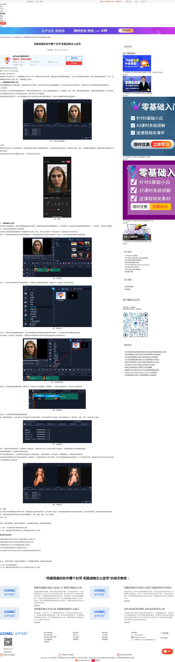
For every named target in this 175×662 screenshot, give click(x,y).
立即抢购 (126, 30)
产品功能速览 (48, 639)
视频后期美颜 (8, 523)
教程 (1, 16)
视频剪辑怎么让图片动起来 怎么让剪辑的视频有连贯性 (142, 370)
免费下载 (74, 58)
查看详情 (127, 601)
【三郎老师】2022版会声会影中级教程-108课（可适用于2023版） (143, 72)
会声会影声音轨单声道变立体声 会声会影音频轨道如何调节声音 (20, 550)
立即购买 (74, 63)
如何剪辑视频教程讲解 (132, 262)
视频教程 (76, 639)
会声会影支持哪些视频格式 (133, 260)
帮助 (1, 20)
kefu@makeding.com (139, 637)
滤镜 (24, 282)
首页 (1, 6)
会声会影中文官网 (5, 37)
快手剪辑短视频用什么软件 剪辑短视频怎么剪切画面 (141, 357)
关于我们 (105, 635)
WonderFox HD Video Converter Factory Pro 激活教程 (141, 372)
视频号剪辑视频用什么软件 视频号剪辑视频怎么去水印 (142, 362)
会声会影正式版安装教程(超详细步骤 (136, 258)
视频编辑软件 (21, 91)
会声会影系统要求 (11, 565)
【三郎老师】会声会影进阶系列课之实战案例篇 (138, 93)
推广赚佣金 (164, 638)
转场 (17, 335)
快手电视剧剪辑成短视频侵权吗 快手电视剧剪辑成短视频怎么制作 (145, 352)
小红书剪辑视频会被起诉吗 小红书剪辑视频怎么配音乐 (142, 359)
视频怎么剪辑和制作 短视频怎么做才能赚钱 (138, 367)
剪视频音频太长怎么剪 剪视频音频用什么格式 (14, 545)
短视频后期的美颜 (45, 523)
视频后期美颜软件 (20, 523)
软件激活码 (47, 637)
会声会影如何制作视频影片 (133, 269)
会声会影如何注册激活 (132, 267)
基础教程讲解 (129, 271)
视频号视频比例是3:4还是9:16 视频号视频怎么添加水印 (17, 539)
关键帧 (52, 457)
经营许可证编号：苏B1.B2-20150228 (89, 658)
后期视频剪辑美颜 (32, 523)
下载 (1, 11)
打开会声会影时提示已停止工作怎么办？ (137, 265)
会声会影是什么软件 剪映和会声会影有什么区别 (140, 365)
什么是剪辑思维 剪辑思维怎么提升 (16, 527)
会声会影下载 (48, 635)
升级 (1, 18)
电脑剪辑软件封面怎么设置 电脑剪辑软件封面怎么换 (17, 542)
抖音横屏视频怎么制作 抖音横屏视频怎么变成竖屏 (140, 375)
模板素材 (3, 13)
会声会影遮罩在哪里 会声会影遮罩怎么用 (13, 548)
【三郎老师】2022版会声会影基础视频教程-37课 (138, 220)
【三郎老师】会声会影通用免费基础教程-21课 (137, 241)
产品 (1, 9)
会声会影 (3, 4)
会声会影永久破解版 (131, 255)
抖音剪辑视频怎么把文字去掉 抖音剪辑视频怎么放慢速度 (143, 354)
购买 (3, 23)
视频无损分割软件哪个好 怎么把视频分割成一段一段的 (23, 530)
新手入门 (76, 635)
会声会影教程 (17, 37)
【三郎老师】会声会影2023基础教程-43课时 (136, 157)
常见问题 (76, 637)
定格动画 (127, 289)
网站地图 (105, 639)
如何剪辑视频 (129, 286)
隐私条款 (105, 637)
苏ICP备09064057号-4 (84, 660)
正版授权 (46, 642)
